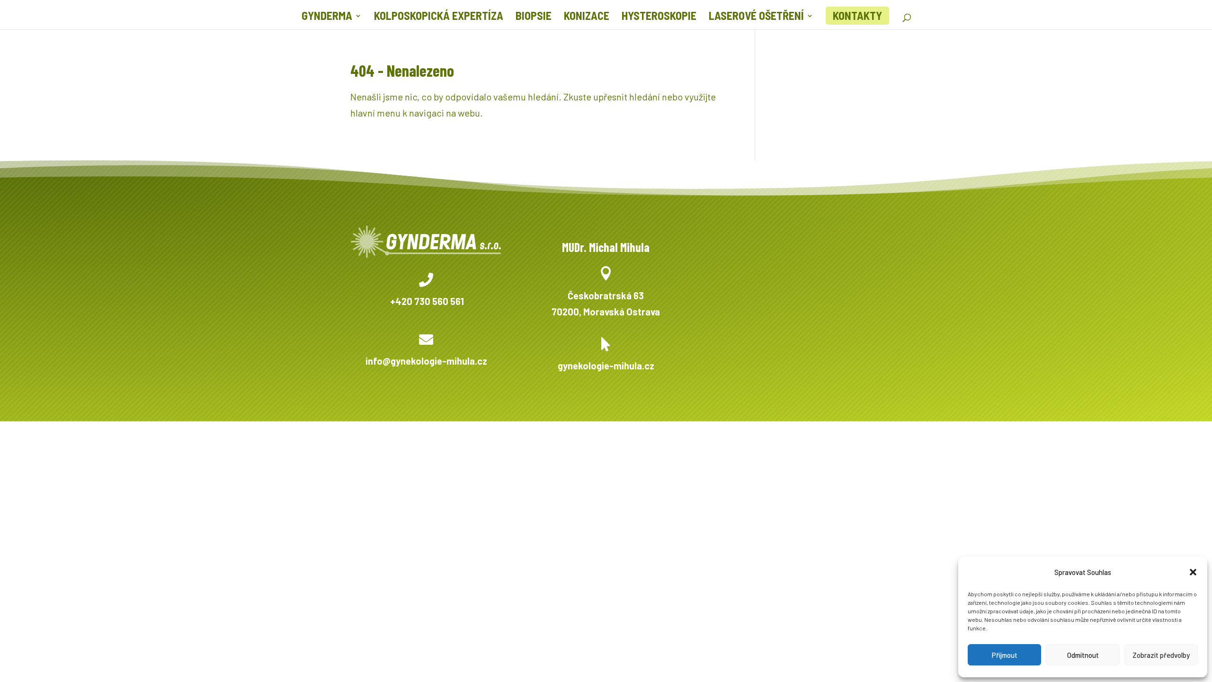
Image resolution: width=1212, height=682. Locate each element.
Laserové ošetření (756, 17)
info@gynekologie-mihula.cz (426, 361)
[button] (1193, 572)
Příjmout (1004, 655)
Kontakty (857, 15)
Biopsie (534, 17)
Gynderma (327, 17)
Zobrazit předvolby (1161, 655)
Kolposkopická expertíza (438, 17)
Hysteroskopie (659, 17)
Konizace (586, 17)
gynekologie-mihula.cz (606, 365)
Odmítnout (1083, 655)
